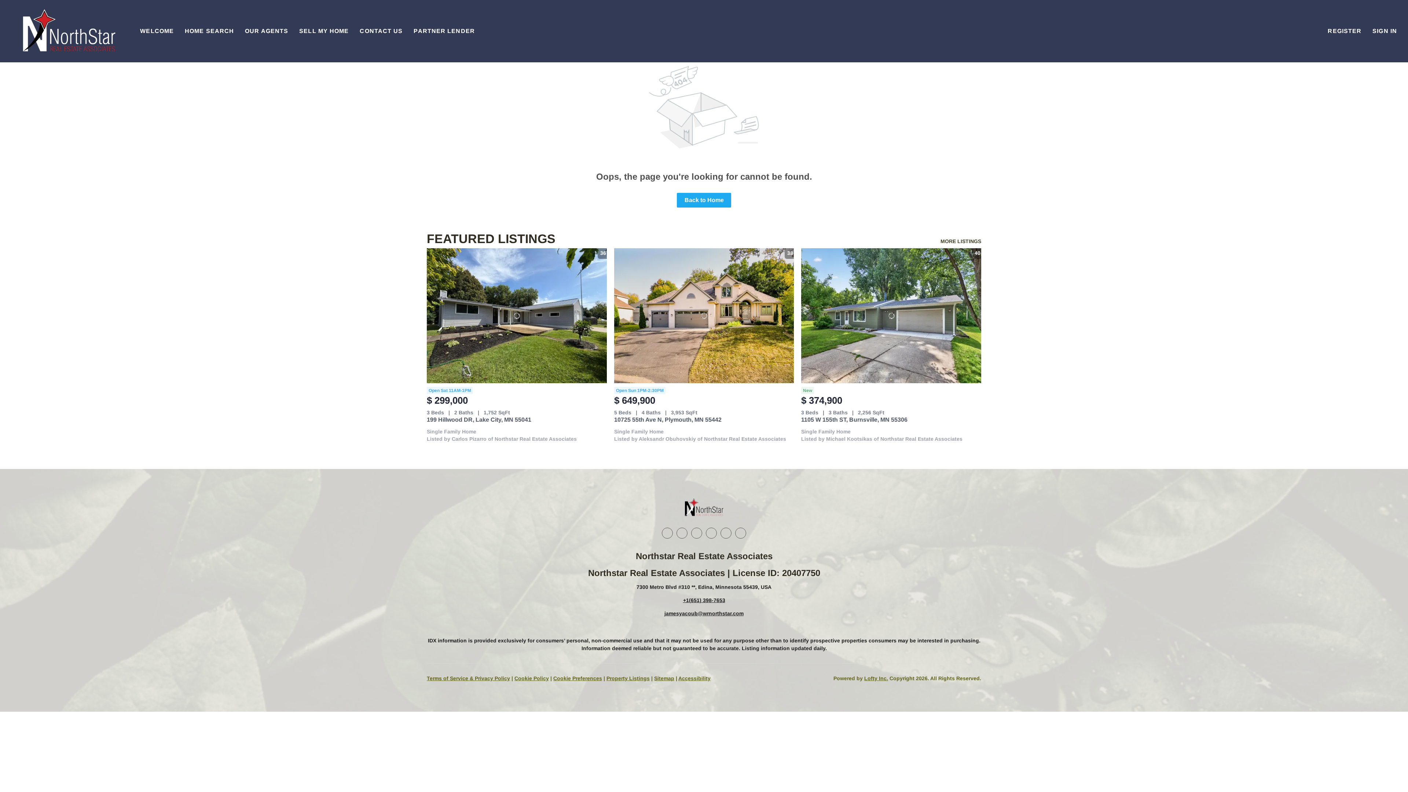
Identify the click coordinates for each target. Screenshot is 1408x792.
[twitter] (696, 533)
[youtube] (726, 533)
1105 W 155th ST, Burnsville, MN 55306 (854, 420)
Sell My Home (324, 31)
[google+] (740, 533)
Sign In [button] (1384, 31)
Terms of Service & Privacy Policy (468, 678)
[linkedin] (682, 533)
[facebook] (667, 533)
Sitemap (664, 678)
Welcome (157, 31)
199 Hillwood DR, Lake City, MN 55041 (479, 420)
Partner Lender (444, 31)
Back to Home (704, 200)
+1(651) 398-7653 (704, 600)
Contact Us (381, 31)
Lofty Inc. (876, 678)
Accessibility (694, 678)
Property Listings (628, 678)
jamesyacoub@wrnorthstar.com (704, 613)
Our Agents (266, 31)
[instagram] (711, 533)
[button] (68, 31)
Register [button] (1344, 31)
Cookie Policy (531, 678)
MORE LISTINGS (960, 241)
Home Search (209, 31)
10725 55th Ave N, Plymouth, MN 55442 (668, 420)
